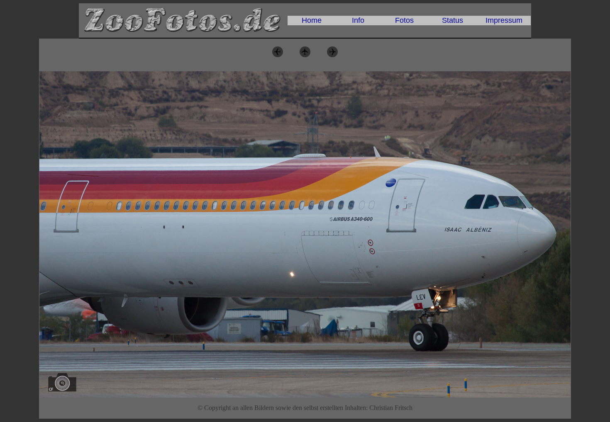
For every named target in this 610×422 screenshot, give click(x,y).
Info (358, 20)
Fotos (404, 20)
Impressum (504, 20)
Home (312, 20)
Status (452, 20)
